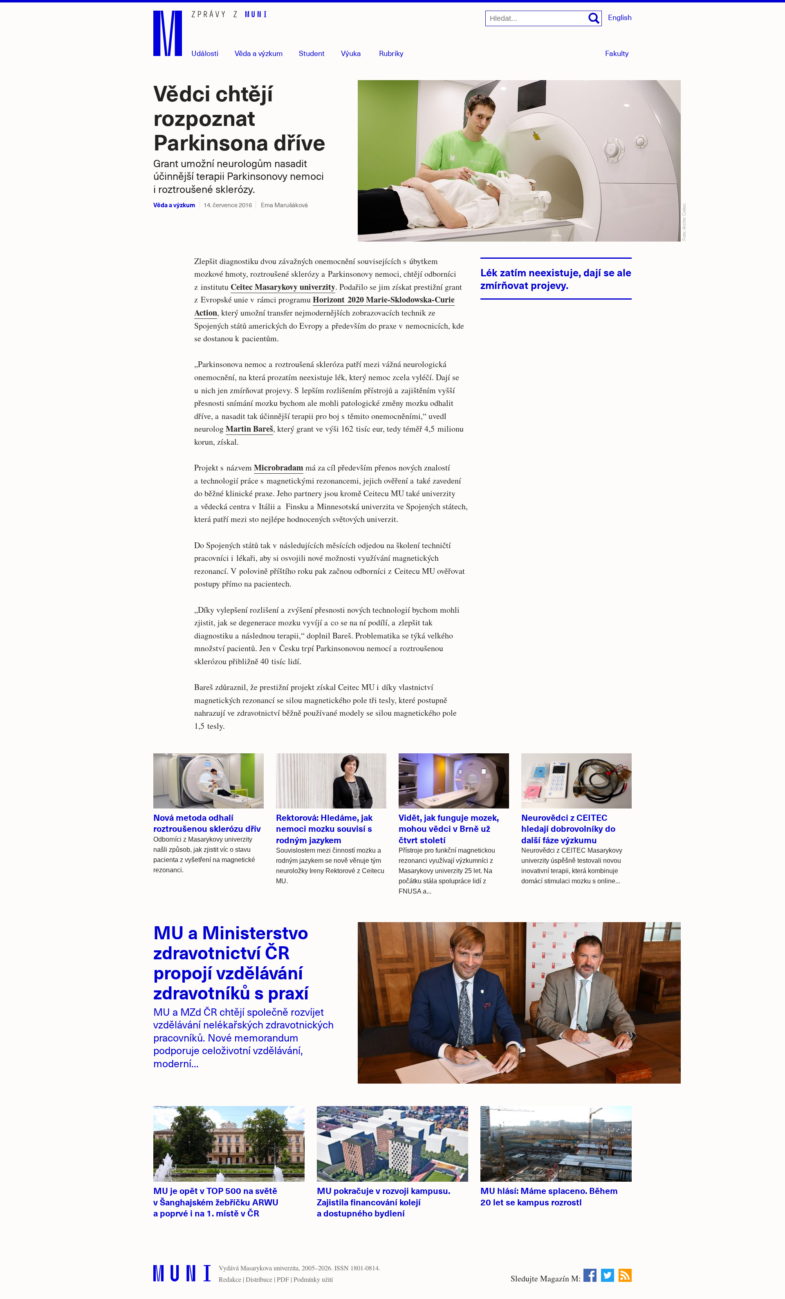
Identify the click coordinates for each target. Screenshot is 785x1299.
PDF (283, 1279)
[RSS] (625, 1275)
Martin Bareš (249, 428)
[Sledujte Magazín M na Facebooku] (590, 1275)
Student (312, 53)
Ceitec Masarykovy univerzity (283, 287)
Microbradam (278, 467)
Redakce (230, 1279)
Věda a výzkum (174, 204)
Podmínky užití (313, 1279)
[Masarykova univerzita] (182, 1275)
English (620, 17)
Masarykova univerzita (269, 1267)
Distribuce (259, 1279)
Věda (259, 53)
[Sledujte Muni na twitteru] (607, 1275)
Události (204, 53)
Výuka (351, 53)
